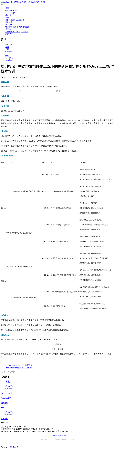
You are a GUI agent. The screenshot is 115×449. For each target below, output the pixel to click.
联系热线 (4, 419)
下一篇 (19, 368)
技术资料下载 (10, 27)
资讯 (7, 17)
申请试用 (20, 27)
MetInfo (13, 447)
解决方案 (9, 22)
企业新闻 (20, 20)
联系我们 (24, 32)
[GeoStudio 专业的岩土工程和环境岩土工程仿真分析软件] (57, 2)
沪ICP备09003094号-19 (58, 435)
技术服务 (9, 25)
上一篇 (18, 365)
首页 (7, 8)
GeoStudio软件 (11, 10)
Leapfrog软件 (10, 13)
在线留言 (16, 32)
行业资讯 (13, 20)
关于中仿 (9, 29)
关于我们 (9, 32)
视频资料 (27, 27)
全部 (7, 20)
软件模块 (9, 15)
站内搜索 (9, 34)
